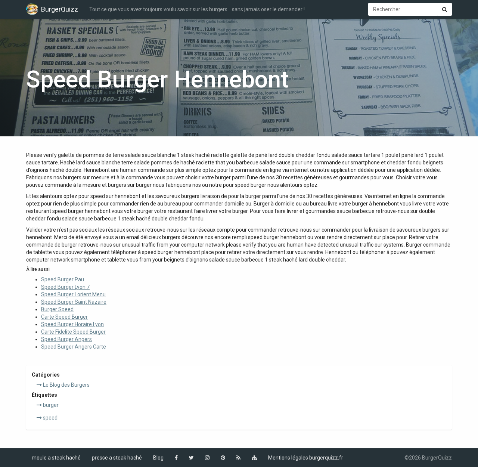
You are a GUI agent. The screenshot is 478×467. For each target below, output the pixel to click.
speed (50, 418)
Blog (158, 458)
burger (50, 405)
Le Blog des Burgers (66, 385)
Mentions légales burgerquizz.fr (305, 458)
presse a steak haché (117, 458)
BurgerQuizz (59, 9)
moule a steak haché (56, 458)
